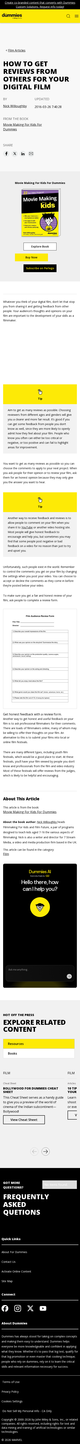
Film (6, 854)
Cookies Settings (12, 1401)
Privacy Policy (10, 1391)
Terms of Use (11, 1382)
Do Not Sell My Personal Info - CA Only (27, 1411)
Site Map (7, 1281)
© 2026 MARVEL (12, 1440)
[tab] (39, 1044)
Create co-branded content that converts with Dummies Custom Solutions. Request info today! (40, 5)
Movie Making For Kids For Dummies (22, 126)
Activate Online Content (16, 1271)
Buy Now (31, 257)
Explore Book (40, 246)
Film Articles (16, 50)
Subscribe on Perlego (40, 268)
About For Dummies (14, 1252)
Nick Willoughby (15, 106)
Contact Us (9, 1262)
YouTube (27, 527)
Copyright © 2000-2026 (16, 1419)
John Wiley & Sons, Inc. (49, 1419)
